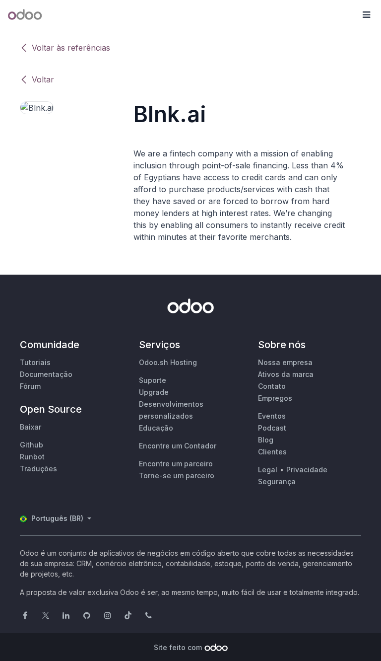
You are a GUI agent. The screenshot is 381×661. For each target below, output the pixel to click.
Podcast (272, 428)
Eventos (272, 416)
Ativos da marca (286, 374)
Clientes (272, 451)
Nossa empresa (285, 362)
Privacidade (306, 469)
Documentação (46, 374)
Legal (267, 469)
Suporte (152, 380)
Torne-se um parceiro (176, 475)
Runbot (32, 456)
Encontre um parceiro (176, 463)
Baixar (30, 427)
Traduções (38, 468)
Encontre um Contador (177, 445)
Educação (156, 428)
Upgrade (154, 392)
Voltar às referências (71, 48)
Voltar (43, 79)
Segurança (277, 481)
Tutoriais (35, 362)
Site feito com (178, 647)
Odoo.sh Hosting (168, 362)
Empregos (275, 398)
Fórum (30, 386)
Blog (265, 440)
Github (31, 445)
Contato (272, 386)
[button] (366, 15)
